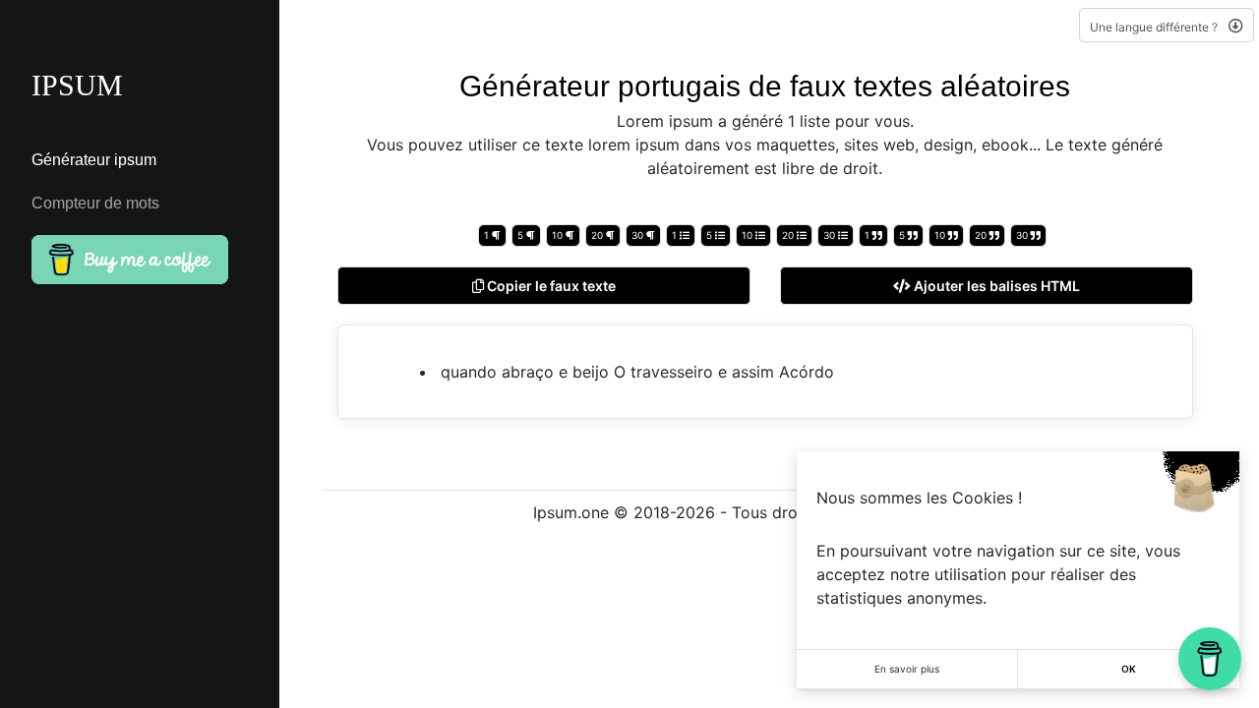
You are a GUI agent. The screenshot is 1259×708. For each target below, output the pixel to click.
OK (1128, 669)
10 (559, 235)
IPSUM (77, 85)
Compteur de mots (95, 203)
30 (638, 235)
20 (598, 235)
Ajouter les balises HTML (995, 285)
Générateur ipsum (93, 159)
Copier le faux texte (550, 285)
